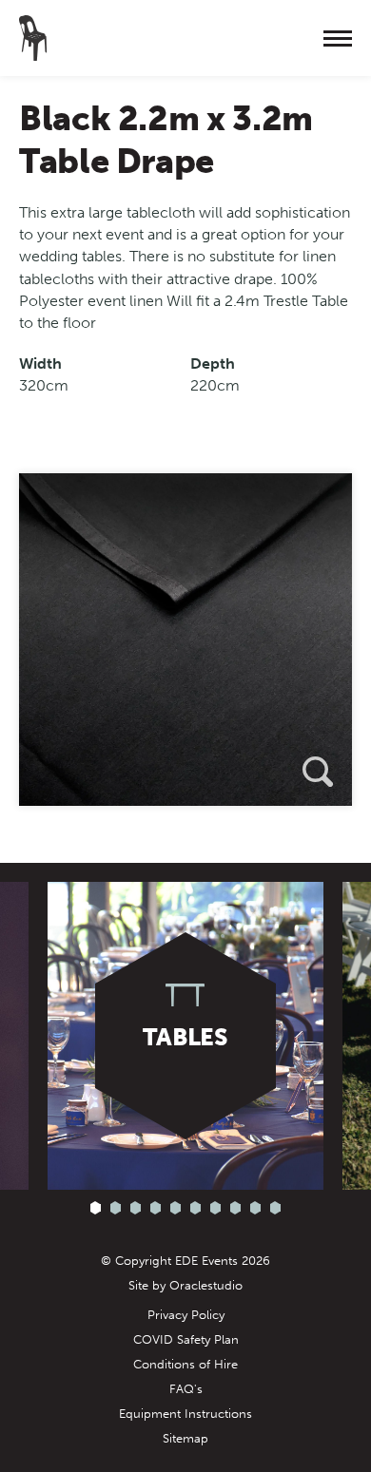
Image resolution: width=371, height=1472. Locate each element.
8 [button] (235, 1209)
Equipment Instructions (185, 1413)
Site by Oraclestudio (185, 1285)
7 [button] (215, 1209)
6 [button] (195, 1209)
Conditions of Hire (185, 1364)
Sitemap (185, 1438)
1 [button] (95, 1209)
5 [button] (175, 1209)
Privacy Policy (186, 1315)
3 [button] (135, 1209)
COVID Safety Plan (186, 1339)
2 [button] (115, 1209)
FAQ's (186, 1389)
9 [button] (255, 1209)
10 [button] (275, 1209)
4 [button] (155, 1209)
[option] (185, 639)
